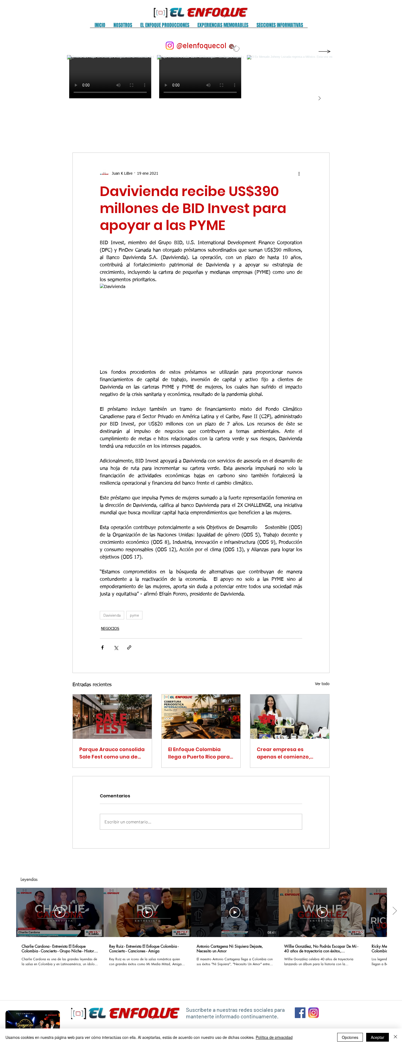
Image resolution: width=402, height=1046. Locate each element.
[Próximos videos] (394, 911)
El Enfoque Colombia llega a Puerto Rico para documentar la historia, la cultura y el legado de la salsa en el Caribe (199, 753)
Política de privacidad (274, 1037)
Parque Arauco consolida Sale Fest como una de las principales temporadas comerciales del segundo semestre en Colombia (112, 753)
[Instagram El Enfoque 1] (313, 1012)
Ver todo (322, 684)
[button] (122, 27)
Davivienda (112, 615)
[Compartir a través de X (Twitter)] (115, 647)
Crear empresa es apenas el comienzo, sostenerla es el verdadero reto (283, 753)
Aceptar (377, 1037)
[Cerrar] (395, 1037)
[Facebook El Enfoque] (300, 1012)
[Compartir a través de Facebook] (102, 647)
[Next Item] (319, 98)
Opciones (350, 1037)
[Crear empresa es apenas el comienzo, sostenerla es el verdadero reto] (289, 716)
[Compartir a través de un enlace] (129, 647)
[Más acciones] (299, 173)
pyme (134, 615)
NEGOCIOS (110, 629)
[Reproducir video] (59, 912)
